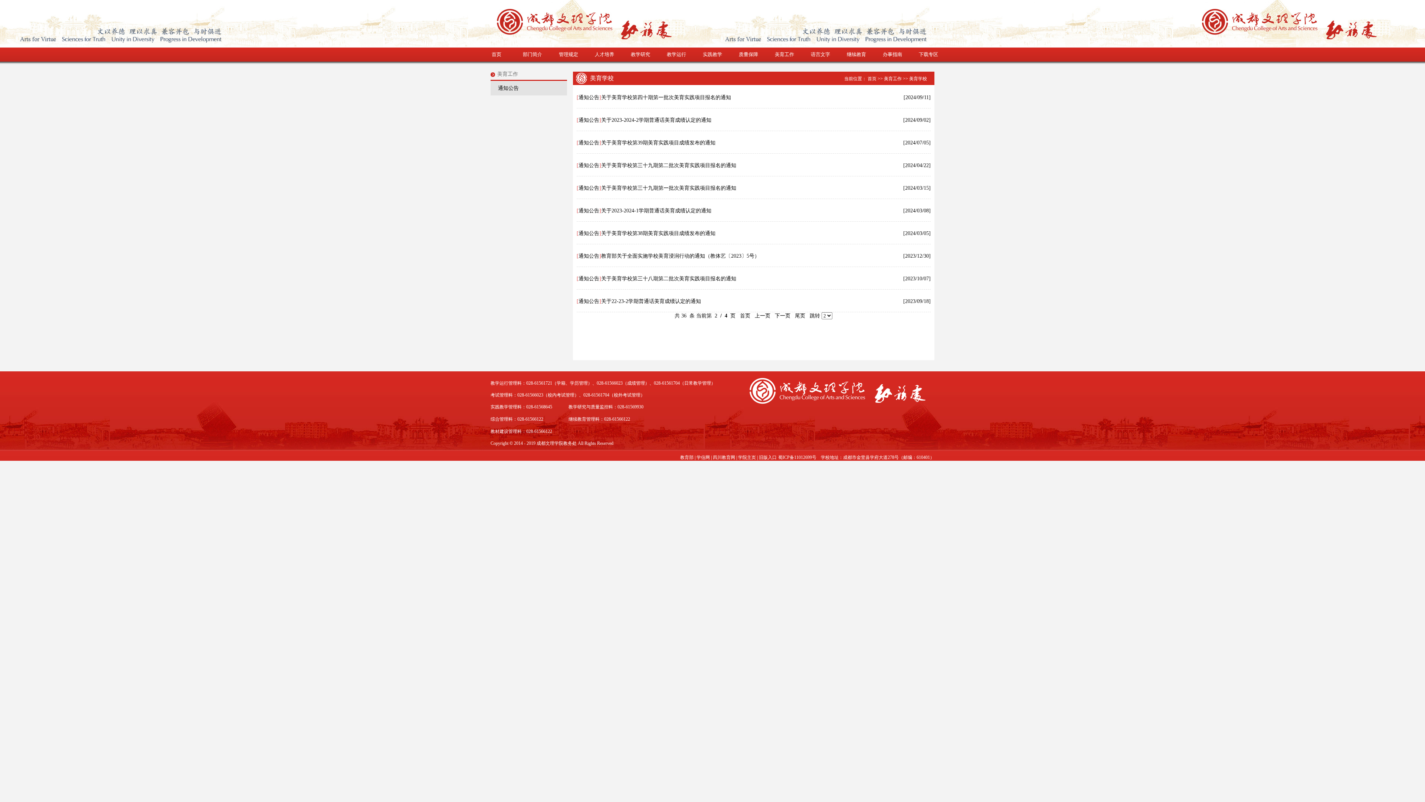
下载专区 (928, 54)
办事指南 (892, 54)
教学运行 (676, 54)
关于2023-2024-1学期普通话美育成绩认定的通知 (656, 210)
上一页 (762, 316)
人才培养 (604, 54)
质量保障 (748, 54)
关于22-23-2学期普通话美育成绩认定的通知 (651, 301)
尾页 (800, 316)
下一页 (782, 316)
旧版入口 (768, 457)
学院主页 (747, 457)
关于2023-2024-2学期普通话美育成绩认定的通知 (656, 120)
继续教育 (856, 54)
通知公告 (508, 88)
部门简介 (532, 54)
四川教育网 (724, 457)
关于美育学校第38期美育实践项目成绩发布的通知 (658, 233)
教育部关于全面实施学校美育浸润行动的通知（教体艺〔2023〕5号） (680, 256)
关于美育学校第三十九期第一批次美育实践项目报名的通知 (668, 188)
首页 (496, 54)
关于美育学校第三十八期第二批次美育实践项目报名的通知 (668, 278)
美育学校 (918, 78)
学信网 (703, 457)
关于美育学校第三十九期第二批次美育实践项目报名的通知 (668, 165)
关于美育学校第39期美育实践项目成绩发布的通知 (658, 143)
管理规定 (568, 54)
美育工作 (784, 54)
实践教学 (712, 54)
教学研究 (640, 54)
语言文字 (820, 54)
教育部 (687, 457)
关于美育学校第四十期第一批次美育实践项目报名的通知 (666, 97)
